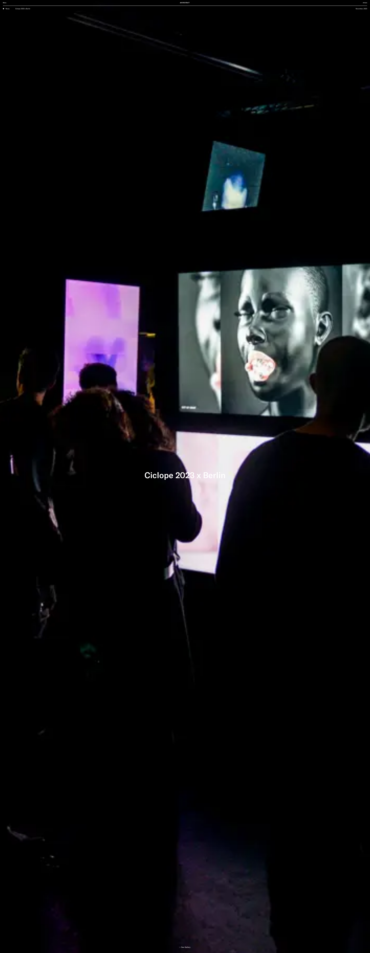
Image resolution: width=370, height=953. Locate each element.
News (8, 9)
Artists (365, 2)
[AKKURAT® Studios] (185, 2)
